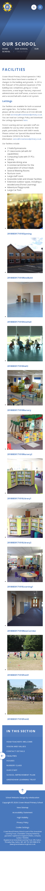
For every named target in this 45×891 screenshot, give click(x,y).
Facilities (22, 51)
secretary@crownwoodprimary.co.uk (26, 114)
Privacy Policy (22, 822)
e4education (34, 797)
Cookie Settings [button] (22, 827)
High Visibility (22, 817)
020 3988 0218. (35, 842)
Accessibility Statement (22, 812)
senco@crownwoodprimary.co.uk (27, 139)
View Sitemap (22, 807)
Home (5, 49)
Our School (21, 49)
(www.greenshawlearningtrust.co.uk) (22, 844)
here (26, 120)
